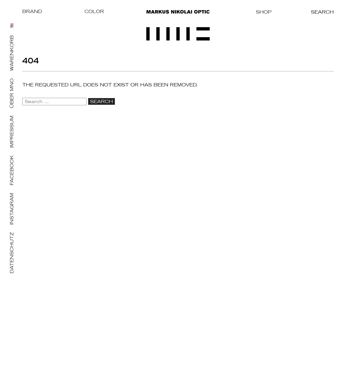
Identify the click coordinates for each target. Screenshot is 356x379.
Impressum (11, 132)
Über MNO (11, 93)
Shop (263, 12)
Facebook (11, 170)
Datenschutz (11, 252)
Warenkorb (11, 53)
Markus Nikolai (178, 25)
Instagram (11, 209)
